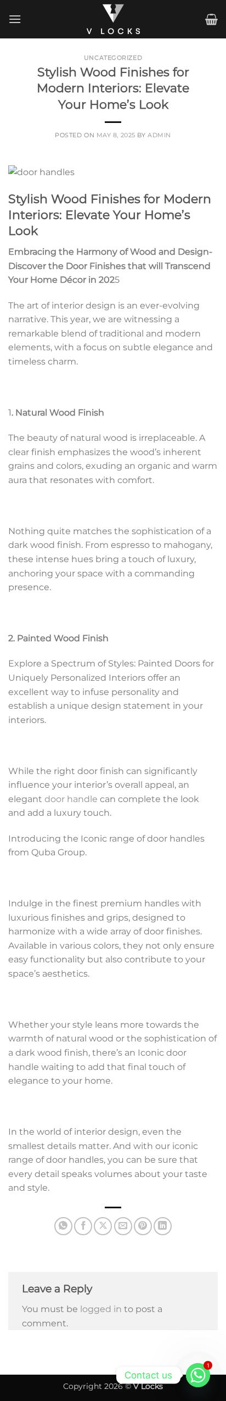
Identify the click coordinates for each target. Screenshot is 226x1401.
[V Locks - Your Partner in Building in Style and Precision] (113, 19)
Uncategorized (113, 57)
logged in (101, 1309)
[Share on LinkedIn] (163, 1226)
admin (159, 135)
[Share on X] (103, 1226)
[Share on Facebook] (83, 1226)
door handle (70, 799)
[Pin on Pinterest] (143, 1226)
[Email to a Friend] (123, 1226)
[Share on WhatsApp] (63, 1226)
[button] (14, 18)
